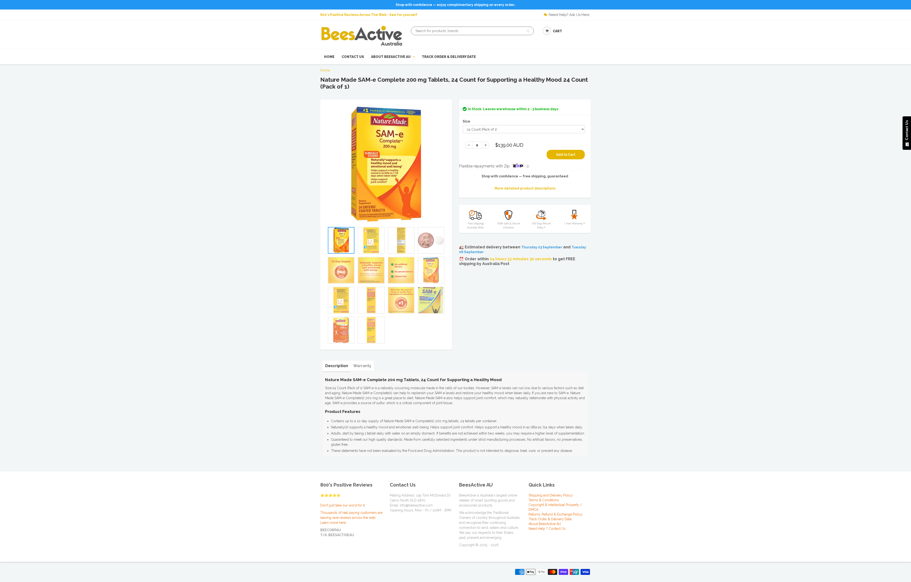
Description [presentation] (336, 366)
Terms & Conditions (544, 500)
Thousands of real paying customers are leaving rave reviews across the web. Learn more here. (351, 518)
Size (466, 121)
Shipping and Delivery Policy (551, 495)
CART (557, 31)
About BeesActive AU (391, 57)
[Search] (528, 31)
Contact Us (353, 57)
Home (329, 57)
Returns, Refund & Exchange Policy (555, 514)
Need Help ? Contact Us (547, 528)
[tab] (337, 365)
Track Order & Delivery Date (449, 57)
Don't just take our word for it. (342, 505)
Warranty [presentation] (362, 366)
